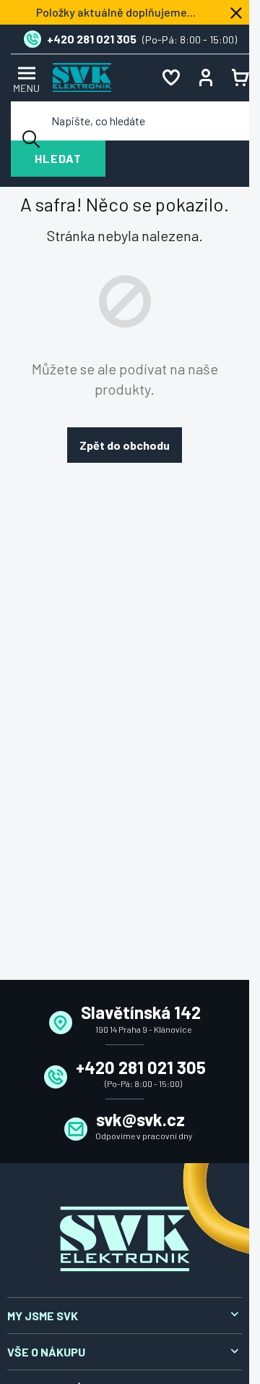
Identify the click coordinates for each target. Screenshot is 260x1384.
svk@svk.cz (140, 1119)
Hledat (58, 158)
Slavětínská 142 (141, 1012)
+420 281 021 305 (141, 1067)
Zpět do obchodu (124, 445)
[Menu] (24, 78)
